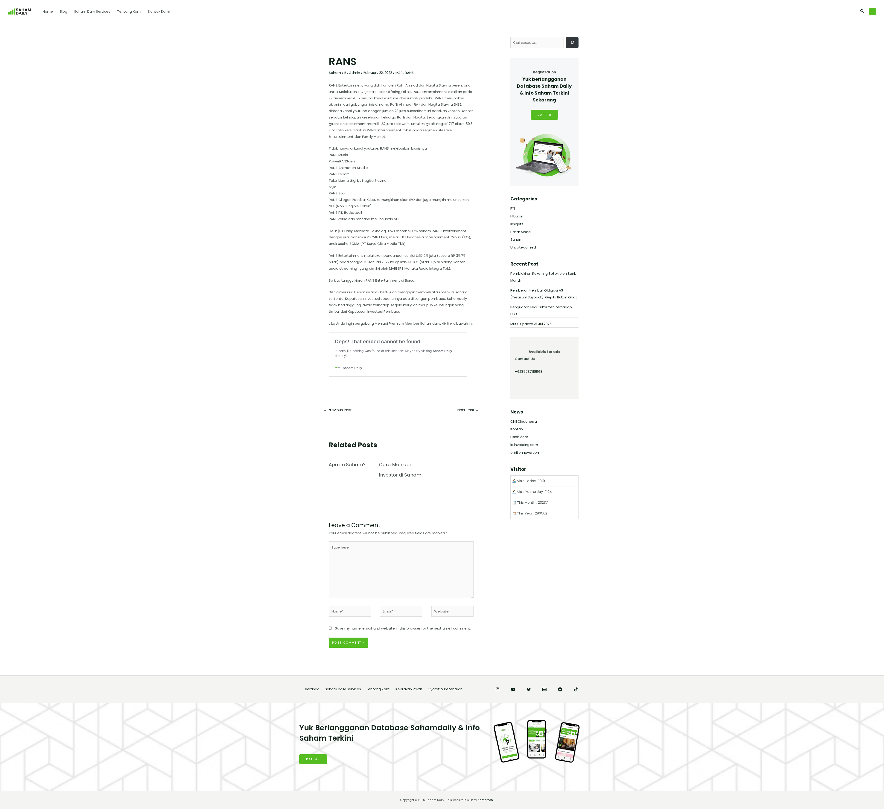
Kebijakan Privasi (409, 689)
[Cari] (572, 42)
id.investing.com (524, 444)
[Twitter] (529, 689)
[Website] (452, 612)
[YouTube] (513, 689)
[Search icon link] (862, 11)
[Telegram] (560, 689)
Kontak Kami (159, 11)
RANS (409, 72)
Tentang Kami (129, 11)
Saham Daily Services (92, 11)
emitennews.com (525, 452)
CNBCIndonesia (523, 421)
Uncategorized (523, 247)
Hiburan (516, 216)
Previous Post (337, 410)
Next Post (468, 410)
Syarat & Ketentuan (445, 689)
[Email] (544, 689)
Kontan (516, 429)
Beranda (312, 689)
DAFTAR (544, 115)
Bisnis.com (519, 436)
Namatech (485, 800)
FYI (512, 208)
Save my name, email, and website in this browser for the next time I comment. (403, 628)
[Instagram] (497, 689)
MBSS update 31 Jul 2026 (531, 323)
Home (48, 11)
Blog (63, 11)
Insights (516, 224)
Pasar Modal (520, 231)
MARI (399, 72)
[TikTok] (576, 689)
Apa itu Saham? (347, 464)
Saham (335, 72)
